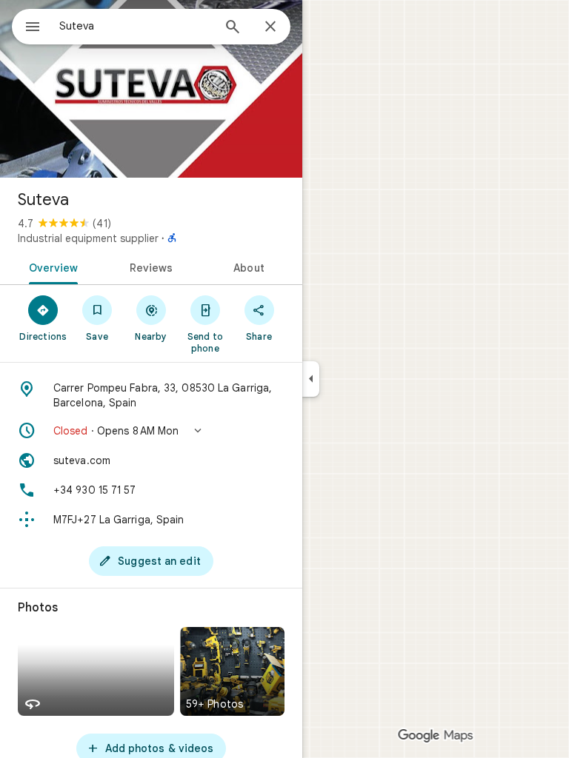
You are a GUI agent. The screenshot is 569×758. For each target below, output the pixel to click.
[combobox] (135, 26)
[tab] (50, 266)
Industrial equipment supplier (88, 238)
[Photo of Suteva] (151, 89)
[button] (151, 431)
